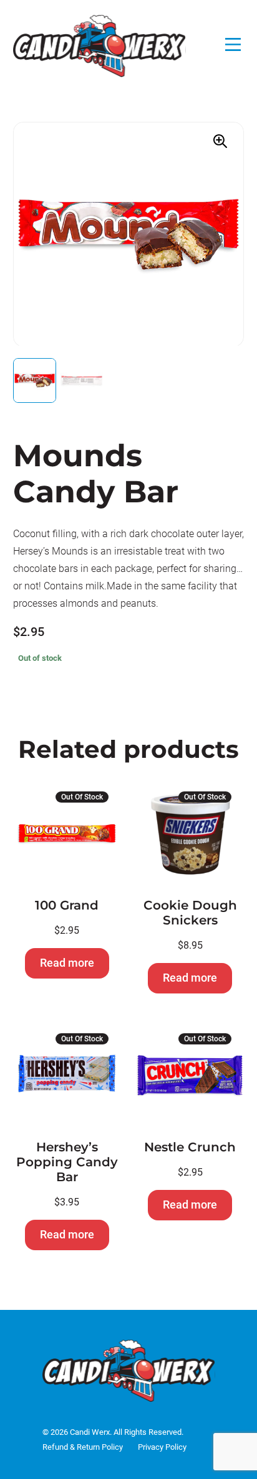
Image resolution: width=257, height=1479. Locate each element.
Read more (67, 962)
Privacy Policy (162, 1447)
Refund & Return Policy (82, 1447)
